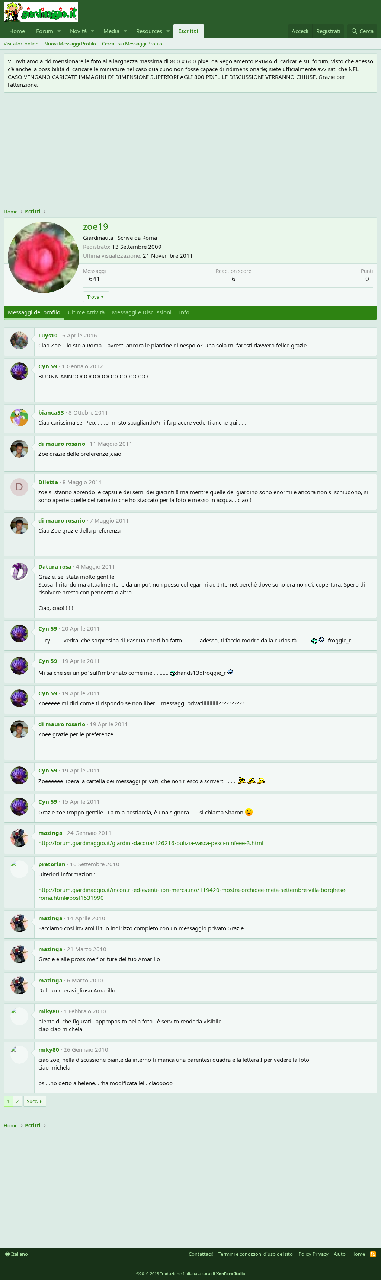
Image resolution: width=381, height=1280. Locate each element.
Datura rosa (54, 566)
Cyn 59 (47, 366)
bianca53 (51, 412)
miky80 (48, 1011)
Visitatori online (21, 43)
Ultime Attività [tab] (86, 312)
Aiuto (340, 1254)
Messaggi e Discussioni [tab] (142, 312)
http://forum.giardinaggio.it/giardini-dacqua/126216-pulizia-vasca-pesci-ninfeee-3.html (150, 843)
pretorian (51, 864)
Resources (149, 31)
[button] (59, 31)
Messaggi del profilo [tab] (34, 312)
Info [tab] (184, 312)
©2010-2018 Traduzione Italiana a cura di (190, 1273)
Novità (78, 31)
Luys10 (48, 335)
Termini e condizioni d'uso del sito (255, 1254)
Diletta (48, 482)
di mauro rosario (61, 443)
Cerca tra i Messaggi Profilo (132, 43)
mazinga (50, 832)
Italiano (19, 1254)
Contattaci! (201, 1254)
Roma (149, 237)
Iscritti (188, 31)
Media (111, 31)
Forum (44, 31)
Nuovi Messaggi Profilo (70, 43)
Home (17, 31)
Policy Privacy (313, 1254)
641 (94, 278)
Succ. (32, 1101)
